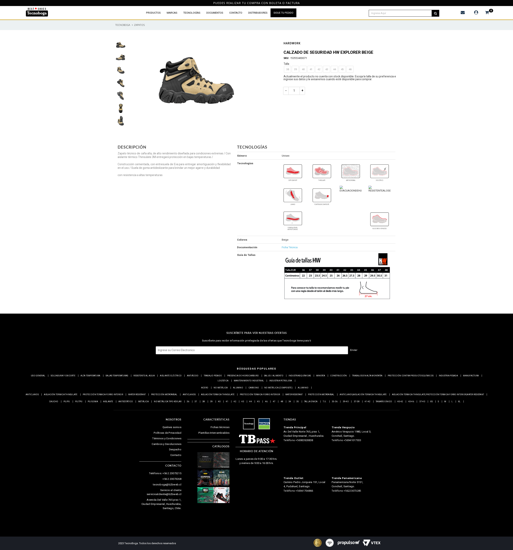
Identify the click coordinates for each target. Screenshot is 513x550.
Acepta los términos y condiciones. (258, 282)
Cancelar (240, 294)
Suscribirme (271, 294)
